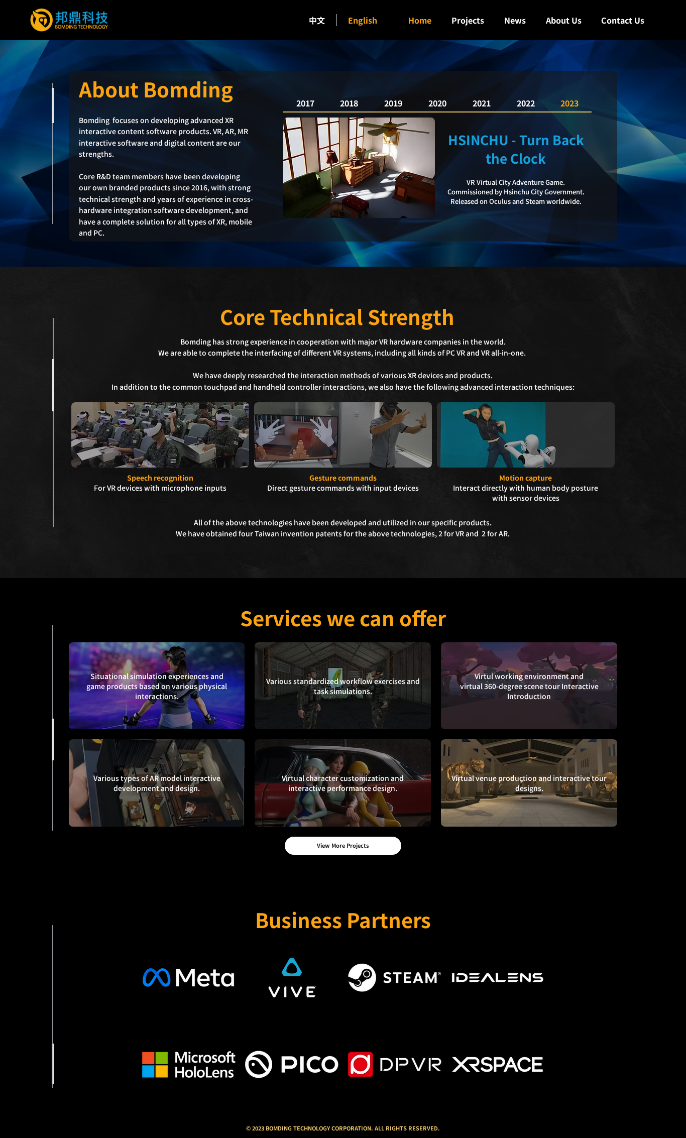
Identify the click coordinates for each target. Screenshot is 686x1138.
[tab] (570, 103)
